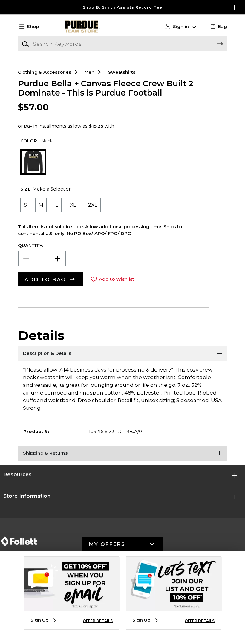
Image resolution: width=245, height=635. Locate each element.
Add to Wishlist (116, 279)
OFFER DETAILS (98, 621)
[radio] (25, 205)
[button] (122, 7)
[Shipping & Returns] (122, 453)
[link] (218, 26)
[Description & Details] (122, 353)
